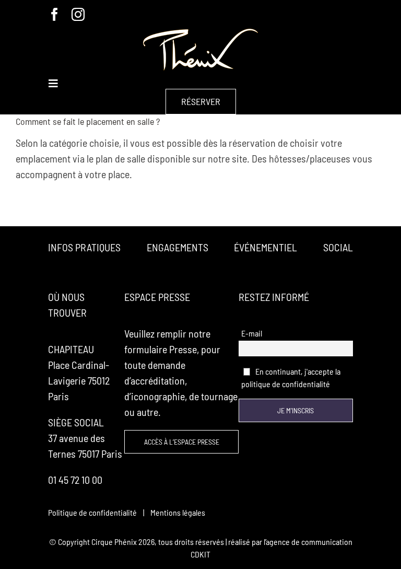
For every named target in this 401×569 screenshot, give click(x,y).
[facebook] (54, 14)
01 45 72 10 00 (75, 479)
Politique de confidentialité (92, 512)
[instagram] (78, 14)
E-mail (251, 333)
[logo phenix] (200, 34)
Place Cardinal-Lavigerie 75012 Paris (79, 380)
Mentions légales (177, 512)
